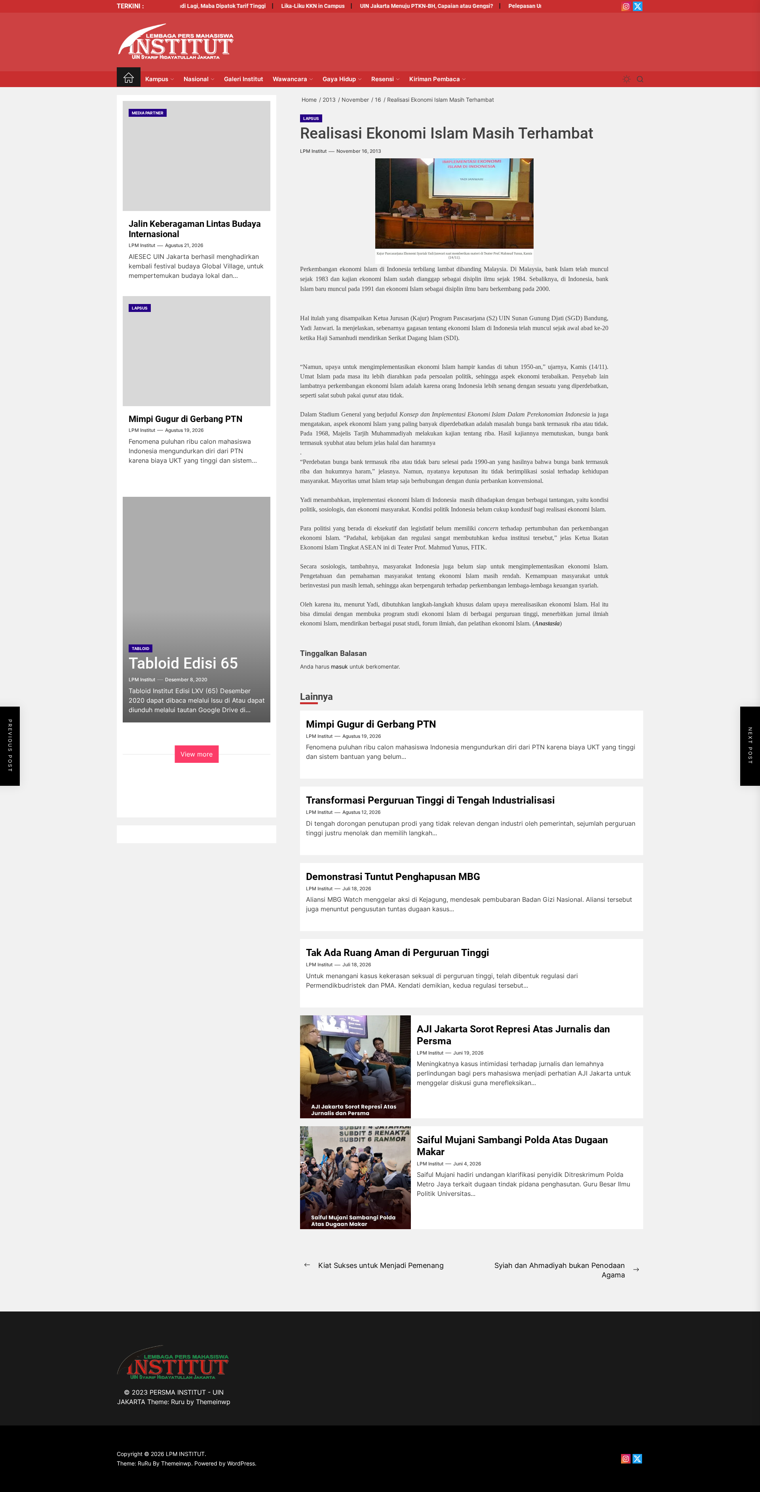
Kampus (156, 79)
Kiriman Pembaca (434, 79)
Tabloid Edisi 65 (183, 663)
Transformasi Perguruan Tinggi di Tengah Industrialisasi (430, 800)
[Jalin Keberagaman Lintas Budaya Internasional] (196, 156)
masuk (339, 666)
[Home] (129, 79)
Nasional (196, 79)
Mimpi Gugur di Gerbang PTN (371, 724)
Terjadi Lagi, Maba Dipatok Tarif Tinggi (194, 6)
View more (196, 754)
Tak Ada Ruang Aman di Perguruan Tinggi (397, 952)
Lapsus (311, 118)
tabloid (140, 648)
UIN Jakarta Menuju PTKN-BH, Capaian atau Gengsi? (403, 6)
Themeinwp (213, 1402)
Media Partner (147, 112)
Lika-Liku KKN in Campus (290, 6)
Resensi (382, 79)
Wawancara (290, 79)
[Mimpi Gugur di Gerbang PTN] (196, 351)
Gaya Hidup (339, 79)
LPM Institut (313, 151)
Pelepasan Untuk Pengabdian (523, 6)
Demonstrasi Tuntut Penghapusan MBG (393, 876)
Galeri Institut (243, 79)
